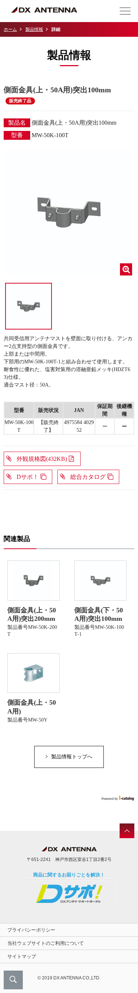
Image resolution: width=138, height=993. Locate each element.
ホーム (10, 29)
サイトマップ (21, 956)
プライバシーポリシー (31, 930)
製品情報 (34, 29)
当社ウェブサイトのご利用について (45, 943)
